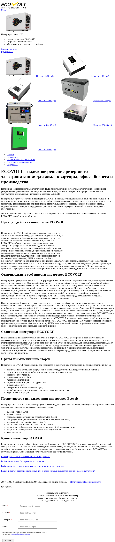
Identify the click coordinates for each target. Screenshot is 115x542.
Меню (4, 10)
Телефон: (7, 519)
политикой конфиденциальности (21, 534)
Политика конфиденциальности (85, 482)
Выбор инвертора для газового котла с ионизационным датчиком (32, 466)
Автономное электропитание (21, 159)
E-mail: (6, 512)
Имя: (5, 505)
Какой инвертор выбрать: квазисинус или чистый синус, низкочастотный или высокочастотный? (48, 471)
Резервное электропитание (19, 162)
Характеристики (9, 49)
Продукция (12, 157)
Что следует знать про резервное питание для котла (25, 456)
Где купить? (7, 51)
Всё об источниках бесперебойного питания (22, 461)
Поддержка (12, 164)
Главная (10, 154)
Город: (6, 526)
